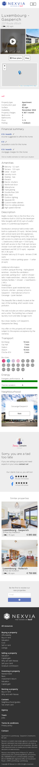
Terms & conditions (10, 723)
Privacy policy (7, 725)
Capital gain (6, 658)
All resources (7, 626)
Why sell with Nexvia (10, 661)
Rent (3, 676)
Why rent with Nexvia (10, 694)
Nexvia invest (7, 673)
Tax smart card (8, 704)
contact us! (23, 464)
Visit (19, 413)
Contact (5, 731)
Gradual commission (10, 666)
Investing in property (11, 671)
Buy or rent (6, 637)
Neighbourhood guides (11, 702)
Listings (4, 648)
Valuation (5, 640)
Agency (5, 710)
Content (5, 699)
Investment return (9, 679)
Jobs (3, 717)
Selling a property (9, 653)
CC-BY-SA (31, 85)
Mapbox (35, 85)
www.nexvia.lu (14, 749)
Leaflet (21, 85)
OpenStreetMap (26, 85)
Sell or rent (6, 645)
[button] (19, 73)
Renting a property (10, 689)
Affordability (6, 635)
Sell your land (7, 663)
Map (27, 58)
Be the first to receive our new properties (19, 589)
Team (4, 715)
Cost (3, 642)
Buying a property (9, 632)
